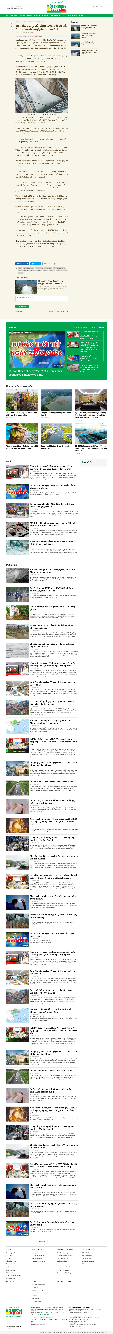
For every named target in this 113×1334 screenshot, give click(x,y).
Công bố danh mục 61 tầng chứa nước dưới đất (56, 414)
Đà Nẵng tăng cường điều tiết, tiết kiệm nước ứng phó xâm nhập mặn (52, 626)
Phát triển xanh (11, 1278)
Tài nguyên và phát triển (64, 1255)
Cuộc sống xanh (53, 15)
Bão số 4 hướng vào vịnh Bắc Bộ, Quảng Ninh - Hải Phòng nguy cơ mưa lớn (52, 570)
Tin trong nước (11, 1253)
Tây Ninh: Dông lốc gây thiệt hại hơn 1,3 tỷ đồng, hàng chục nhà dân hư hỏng (52, 702)
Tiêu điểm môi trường (38, 1285)
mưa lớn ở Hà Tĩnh (62, 270)
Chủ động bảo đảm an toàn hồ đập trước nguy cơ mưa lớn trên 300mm (54, 857)
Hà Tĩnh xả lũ (39, 268)
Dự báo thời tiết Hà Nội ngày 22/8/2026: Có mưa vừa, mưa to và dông (53, 916)
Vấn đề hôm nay (11, 1261)
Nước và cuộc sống (19, 15)
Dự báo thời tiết (36, 1301)
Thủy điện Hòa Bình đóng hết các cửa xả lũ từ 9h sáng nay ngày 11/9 (89, 52)
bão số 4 (32, 270)
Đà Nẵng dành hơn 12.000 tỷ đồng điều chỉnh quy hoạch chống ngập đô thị (52, 505)
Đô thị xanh (9, 1273)
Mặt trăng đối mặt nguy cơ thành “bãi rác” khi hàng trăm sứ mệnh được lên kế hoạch (53, 524)
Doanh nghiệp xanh (88, 1261)
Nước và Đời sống (37, 1258)
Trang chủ (18, 21)
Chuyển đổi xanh (87, 1255)
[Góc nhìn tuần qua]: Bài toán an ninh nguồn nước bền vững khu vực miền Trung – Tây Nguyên (89, 335)
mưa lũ (21, 273)
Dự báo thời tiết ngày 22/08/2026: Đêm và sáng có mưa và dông (89, 358)
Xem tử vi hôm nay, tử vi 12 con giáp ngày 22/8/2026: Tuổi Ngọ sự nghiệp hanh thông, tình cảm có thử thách (54, 821)
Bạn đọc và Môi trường (64, 1273)
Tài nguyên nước (39, 21)
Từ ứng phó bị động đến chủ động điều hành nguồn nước (56, 447)
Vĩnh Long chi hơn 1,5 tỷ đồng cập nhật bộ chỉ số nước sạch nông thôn (22, 447)
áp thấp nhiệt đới (23, 270)
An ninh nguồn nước (38, 1255)
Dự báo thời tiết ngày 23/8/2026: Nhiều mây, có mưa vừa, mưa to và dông (35, 372)
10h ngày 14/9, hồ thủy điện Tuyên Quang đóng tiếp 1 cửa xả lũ (88, 35)
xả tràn (39, 270)
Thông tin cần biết (64, 1281)
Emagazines (86, 1267)
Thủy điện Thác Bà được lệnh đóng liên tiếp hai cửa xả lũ (51, 282)
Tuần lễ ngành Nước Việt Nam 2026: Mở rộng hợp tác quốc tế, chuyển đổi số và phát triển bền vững (54, 876)
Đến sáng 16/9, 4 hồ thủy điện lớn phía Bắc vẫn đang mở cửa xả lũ (89, 27)
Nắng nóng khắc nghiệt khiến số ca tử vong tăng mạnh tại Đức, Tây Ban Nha (52, 838)
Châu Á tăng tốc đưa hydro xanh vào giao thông (51, 782)
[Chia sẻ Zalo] (11, 26)
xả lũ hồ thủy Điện (28, 268)
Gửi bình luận (22, 306)
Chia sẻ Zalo (36, 263)
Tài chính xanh (87, 1258)
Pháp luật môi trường (72, 15)
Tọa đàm (34, 1295)
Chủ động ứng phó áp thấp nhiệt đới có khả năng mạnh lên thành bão (52, 645)
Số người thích (64, 311)
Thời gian (56, 311)
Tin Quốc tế (9, 1255)
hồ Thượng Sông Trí (59, 268)
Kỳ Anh (45, 270)
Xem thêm (42, 1241)
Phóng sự (35, 1293)
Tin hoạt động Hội (11, 1258)
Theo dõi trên (76, 327)
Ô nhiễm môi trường (63, 1258)
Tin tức (11, 15)
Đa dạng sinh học (62, 1261)
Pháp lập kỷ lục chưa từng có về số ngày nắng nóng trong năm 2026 (53, 897)
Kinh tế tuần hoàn (87, 1253)
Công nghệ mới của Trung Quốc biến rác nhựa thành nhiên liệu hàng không (53, 764)
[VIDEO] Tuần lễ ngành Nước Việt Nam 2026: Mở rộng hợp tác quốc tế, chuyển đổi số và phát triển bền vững (90, 347)
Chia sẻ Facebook (23, 263)
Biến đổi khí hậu (11, 1264)
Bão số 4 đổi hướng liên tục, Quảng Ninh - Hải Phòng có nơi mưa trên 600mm (51, 721)
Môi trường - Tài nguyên (33, 15)
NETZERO (62, 15)
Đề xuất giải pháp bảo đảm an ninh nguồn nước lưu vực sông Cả (53, 683)
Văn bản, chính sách (63, 1270)
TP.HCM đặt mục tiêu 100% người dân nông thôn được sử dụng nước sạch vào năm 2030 (91, 448)
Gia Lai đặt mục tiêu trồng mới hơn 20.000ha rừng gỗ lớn (52, 608)
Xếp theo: (51, 311)
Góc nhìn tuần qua (37, 1290)
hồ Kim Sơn (48, 268)
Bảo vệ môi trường (62, 1253)
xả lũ (20, 268)
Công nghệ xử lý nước (38, 1261)
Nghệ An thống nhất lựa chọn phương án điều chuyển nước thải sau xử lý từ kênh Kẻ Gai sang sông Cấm (90, 415)
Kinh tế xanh (44, 15)
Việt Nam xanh (36, 1298)
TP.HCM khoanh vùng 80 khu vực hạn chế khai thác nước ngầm (21, 414)
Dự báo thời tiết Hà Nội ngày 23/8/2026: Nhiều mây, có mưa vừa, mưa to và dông (53, 589)
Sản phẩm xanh (87, 1264)
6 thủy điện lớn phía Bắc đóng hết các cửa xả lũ (87, 43)
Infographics (11, 1281)
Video (81, 15)
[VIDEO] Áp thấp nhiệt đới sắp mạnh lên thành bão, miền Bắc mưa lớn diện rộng (89, 368)
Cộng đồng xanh (11, 1270)
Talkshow (35, 1287)
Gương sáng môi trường (13, 1275)
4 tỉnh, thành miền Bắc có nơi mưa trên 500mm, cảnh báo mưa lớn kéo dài (51, 543)
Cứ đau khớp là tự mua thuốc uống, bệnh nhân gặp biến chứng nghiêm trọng (52, 801)
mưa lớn (52, 270)
